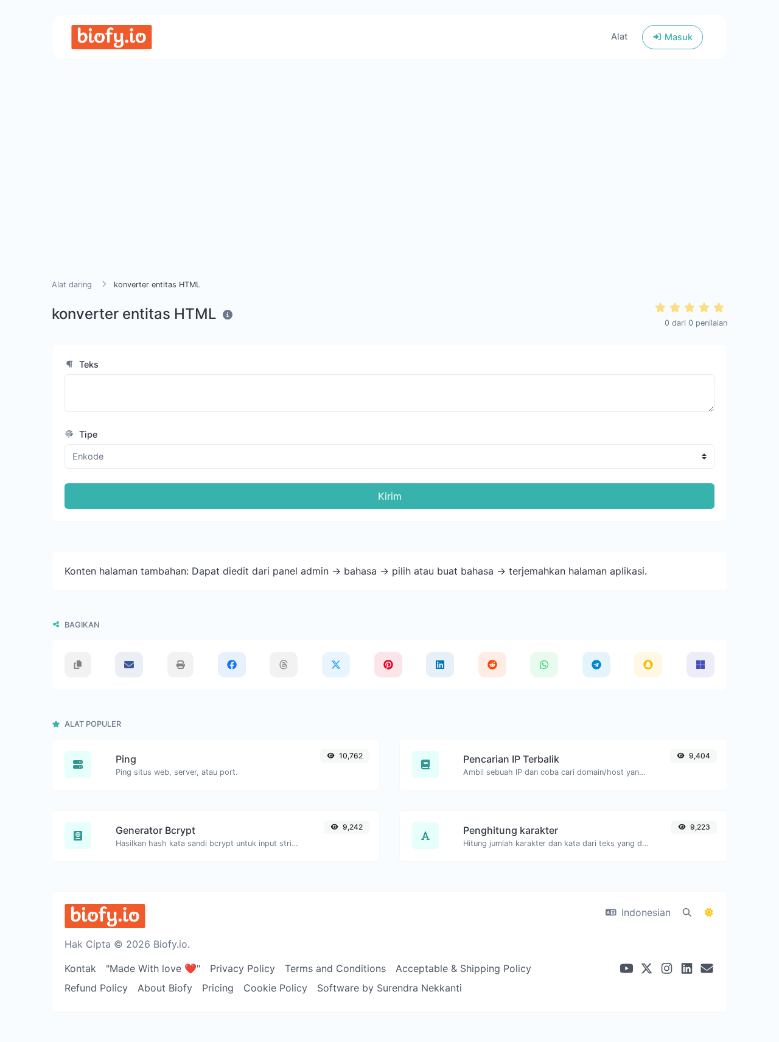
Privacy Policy (242, 968)
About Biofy (165, 988)
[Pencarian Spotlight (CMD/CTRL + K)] (687, 912)
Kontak (80, 968)
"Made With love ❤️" (153, 968)
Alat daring (72, 284)
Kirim (390, 496)
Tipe (87, 434)
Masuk (677, 37)
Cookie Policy (275, 988)
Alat (619, 36)
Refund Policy (96, 988)
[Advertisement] (389, 184)
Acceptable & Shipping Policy (463, 968)
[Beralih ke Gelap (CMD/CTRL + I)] (709, 912)
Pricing (218, 988)
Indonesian (644, 912)
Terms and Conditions (335, 968)
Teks (88, 364)
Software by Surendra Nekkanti (389, 988)
